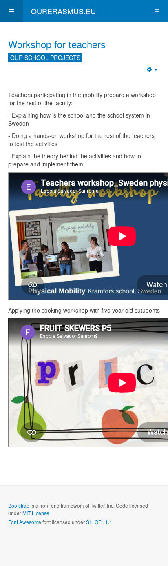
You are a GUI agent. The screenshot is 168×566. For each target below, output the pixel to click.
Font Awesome (24, 521)
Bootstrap (18, 505)
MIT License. (36, 512)
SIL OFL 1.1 (99, 521)
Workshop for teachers (57, 44)
